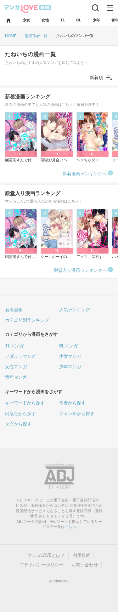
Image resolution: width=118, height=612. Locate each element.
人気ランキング (74, 309)
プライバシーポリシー (42, 565)
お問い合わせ (84, 565)
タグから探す (18, 423)
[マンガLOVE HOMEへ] (8, 21)
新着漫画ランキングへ (85, 173)
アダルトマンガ (20, 356)
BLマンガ (68, 345)
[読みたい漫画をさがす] (95, 8)
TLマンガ (14, 345)
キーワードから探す (25, 402)
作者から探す (72, 402)
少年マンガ (70, 366)
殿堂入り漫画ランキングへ (80, 270)
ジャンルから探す (76, 413)
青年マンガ (16, 377)
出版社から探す (20, 413)
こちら (70, 526)
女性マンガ (16, 366)
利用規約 (81, 555)
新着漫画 (14, 309)
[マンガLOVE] (28, 8)
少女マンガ (70, 356)
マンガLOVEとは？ (46, 555)
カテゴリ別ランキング (27, 320)
